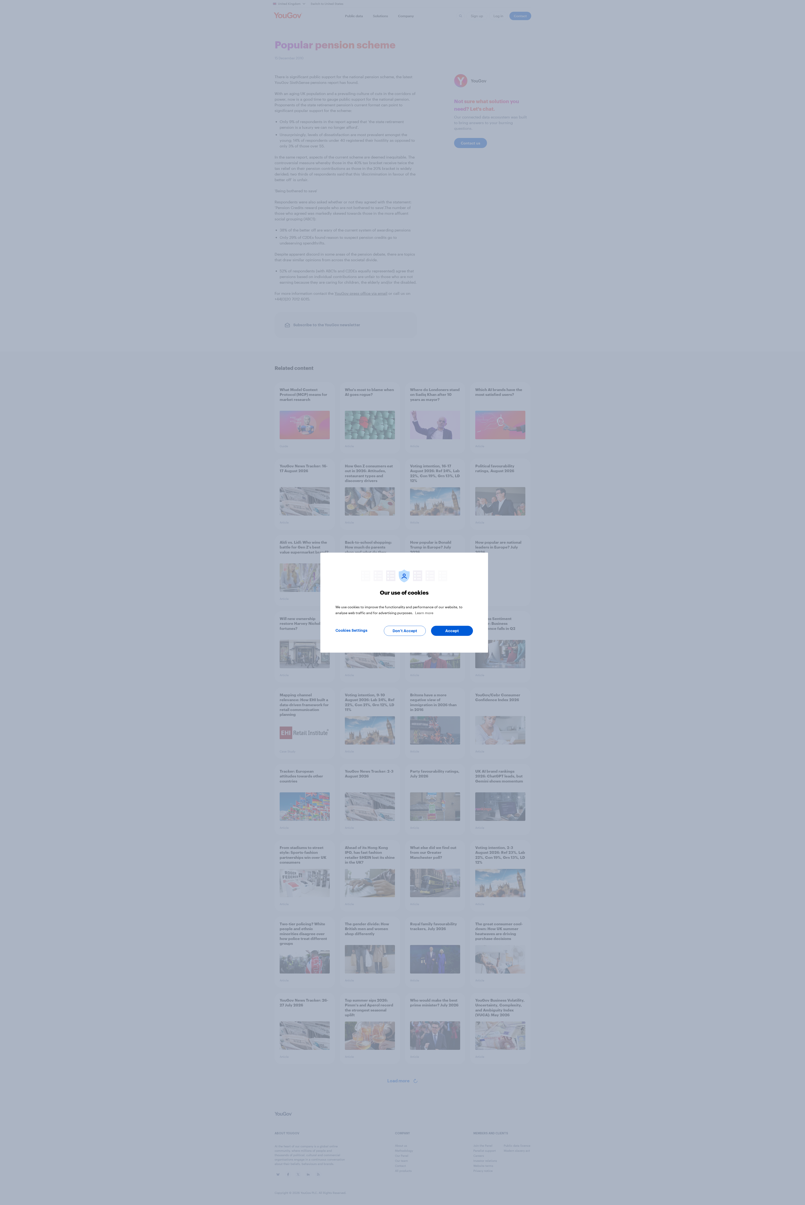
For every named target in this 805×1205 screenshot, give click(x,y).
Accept (452, 631)
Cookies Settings (351, 630)
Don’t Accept (405, 631)
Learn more (424, 613)
